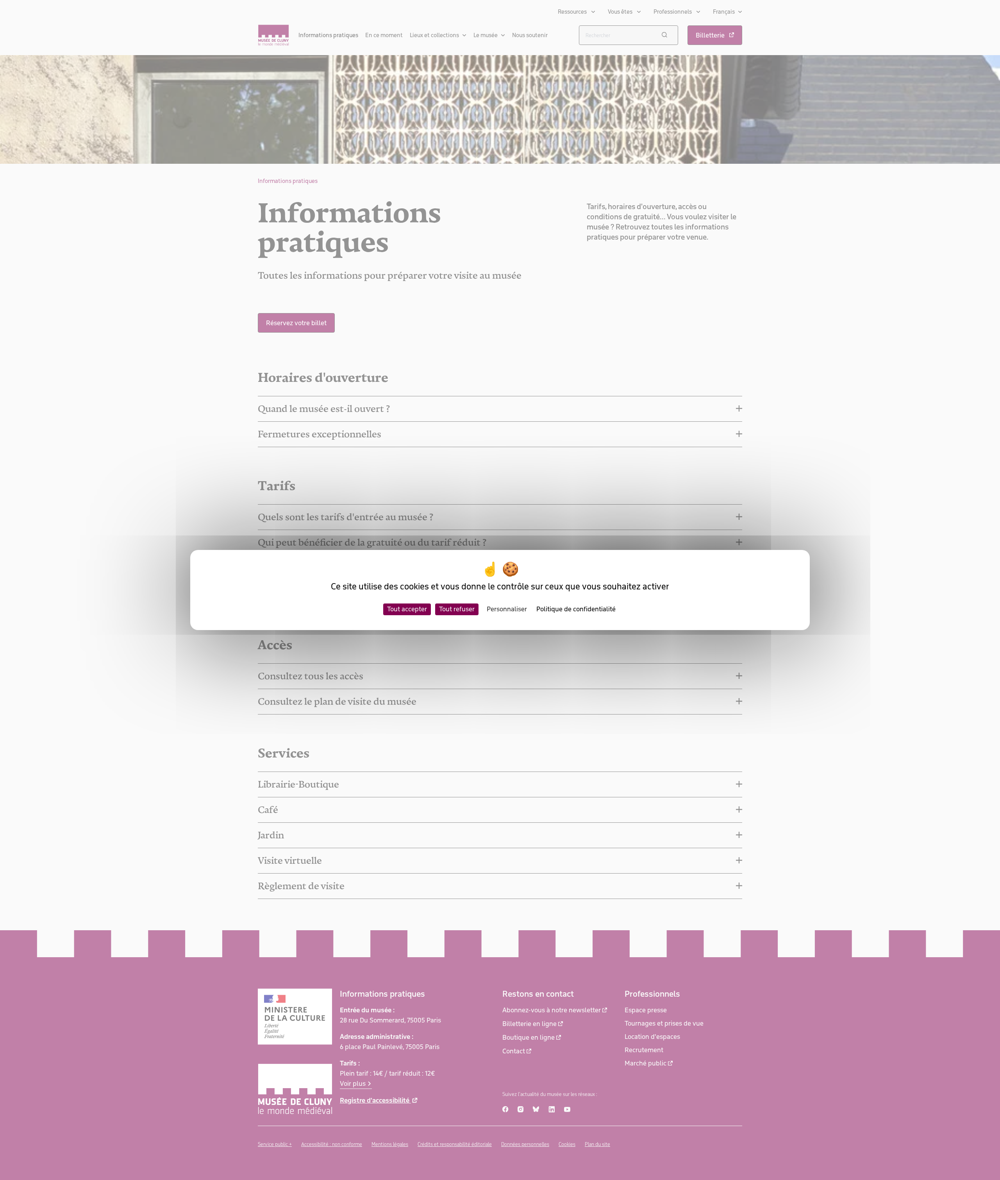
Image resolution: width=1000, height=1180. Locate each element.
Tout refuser (457, 609)
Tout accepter (407, 609)
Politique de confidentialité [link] (576, 609)
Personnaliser (507, 609)
